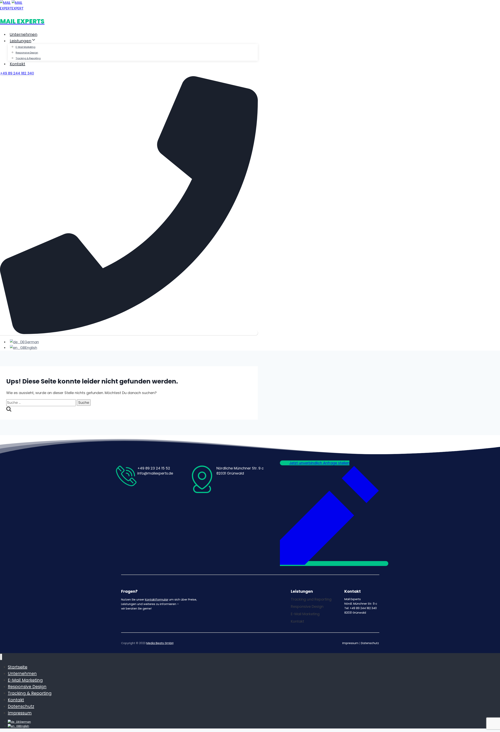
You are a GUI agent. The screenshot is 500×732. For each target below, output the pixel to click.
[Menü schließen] (1, 657)
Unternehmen (23, 34)
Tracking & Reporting (28, 58)
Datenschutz (370, 643)
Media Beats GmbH (159, 643)
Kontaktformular (156, 600)
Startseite (17, 667)
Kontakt (17, 64)
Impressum (350, 643)
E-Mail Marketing (25, 47)
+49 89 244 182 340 (17, 73)
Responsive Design (27, 52)
